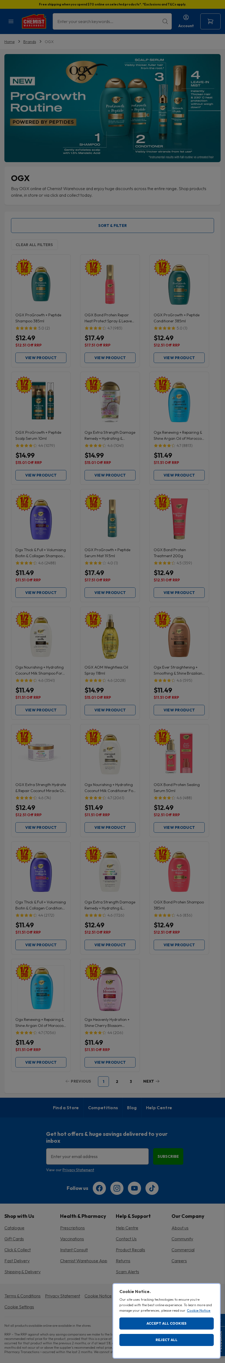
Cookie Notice (198, 1310)
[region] (167, 1321)
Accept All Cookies (167, 1323)
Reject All (167, 1339)
